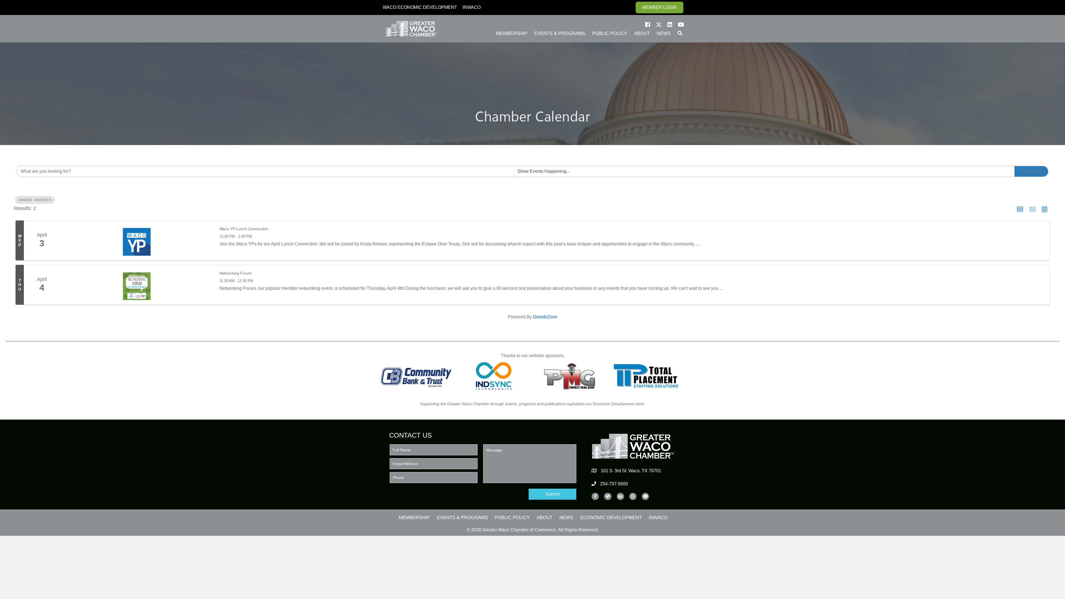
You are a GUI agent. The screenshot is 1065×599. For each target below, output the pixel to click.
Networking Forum (235, 273)
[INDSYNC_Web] (493, 376)
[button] (647, 25)
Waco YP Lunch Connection (243, 229)
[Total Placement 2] (648, 376)
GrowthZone (545, 316)
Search (1034, 171)
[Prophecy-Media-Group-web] (571, 376)
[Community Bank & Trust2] (416, 376)
